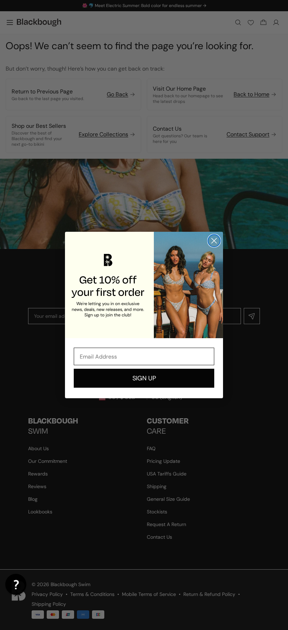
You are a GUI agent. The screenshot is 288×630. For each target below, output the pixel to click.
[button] (15, 584)
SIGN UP (144, 378)
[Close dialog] (214, 241)
